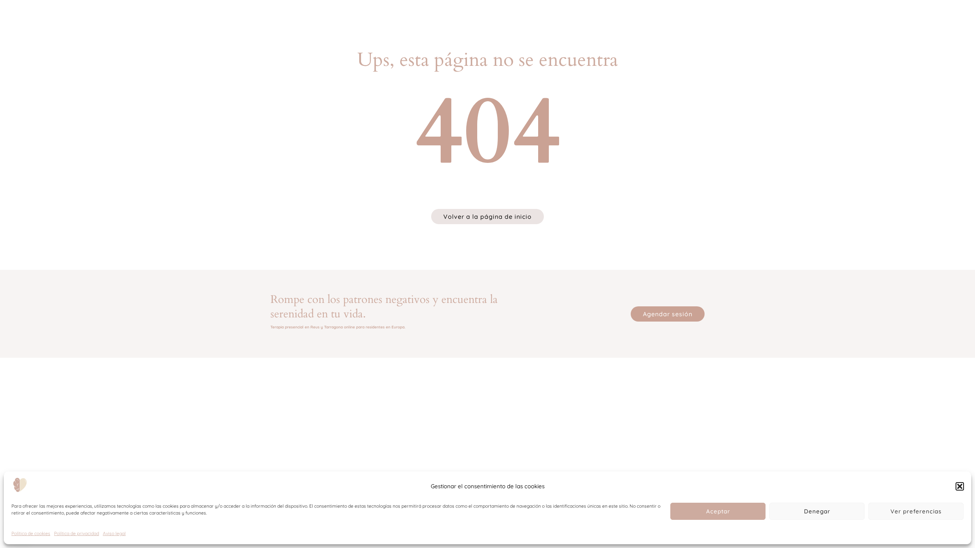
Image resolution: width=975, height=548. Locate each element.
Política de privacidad (76, 533)
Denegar (817, 511)
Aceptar (718, 511)
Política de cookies (30, 533)
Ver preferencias (915, 511)
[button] (960, 486)
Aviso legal (114, 533)
